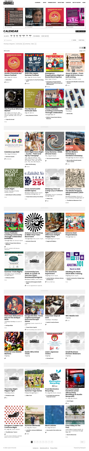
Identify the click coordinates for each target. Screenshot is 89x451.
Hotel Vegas (70, 401)
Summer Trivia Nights (13, 272)
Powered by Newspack (80, 448)
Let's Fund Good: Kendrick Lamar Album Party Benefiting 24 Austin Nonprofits (74, 392)
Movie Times (61, 2)
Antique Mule (9, 325)
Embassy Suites (10, 277)
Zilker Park (29, 395)
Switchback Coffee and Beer (13, 194)
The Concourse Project (52, 158)
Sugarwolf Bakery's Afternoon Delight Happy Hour (53, 235)
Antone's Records (31, 241)
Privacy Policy (53, 448)
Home (83, 2)
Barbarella (70, 113)
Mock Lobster (50, 425)
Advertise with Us (44, 448)
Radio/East (9, 79)
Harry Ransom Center (32, 115)
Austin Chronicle (12, 448)
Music (44, 2)
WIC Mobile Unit (72, 316)
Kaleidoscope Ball (11, 152)
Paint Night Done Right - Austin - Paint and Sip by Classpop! (34, 154)
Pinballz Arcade (10, 395)
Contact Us (35, 448)
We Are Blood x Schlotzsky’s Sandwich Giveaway (74, 154)
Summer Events (52, 2)
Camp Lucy (49, 198)
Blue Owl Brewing (31, 164)
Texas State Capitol (31, 327)
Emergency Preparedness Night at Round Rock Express (54, 75)
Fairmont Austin (10, 156)
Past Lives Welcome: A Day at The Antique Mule (13, 317)
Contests (68, 2)
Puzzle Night (9, 189)
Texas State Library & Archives (34, 196)
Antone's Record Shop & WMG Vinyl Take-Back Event (34, 235)
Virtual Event (50, 358)
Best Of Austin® (77, 2)
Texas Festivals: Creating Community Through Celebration (54, 110)
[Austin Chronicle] (8, 3)
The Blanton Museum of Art (74, 200)
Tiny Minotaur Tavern (11, 432)
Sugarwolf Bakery (51, 241)
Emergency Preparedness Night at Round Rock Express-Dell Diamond (54, 83)
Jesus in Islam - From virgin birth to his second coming (75, 75)
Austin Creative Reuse (52, 322)
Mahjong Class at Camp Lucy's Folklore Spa (54, 190)
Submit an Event (81, 31)
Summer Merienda (32, 425)
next (82, 441)
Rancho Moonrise (71, 434)
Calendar (37, 2)
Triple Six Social (10, 119)
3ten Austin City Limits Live (53, 430)
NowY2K (69, 109)
